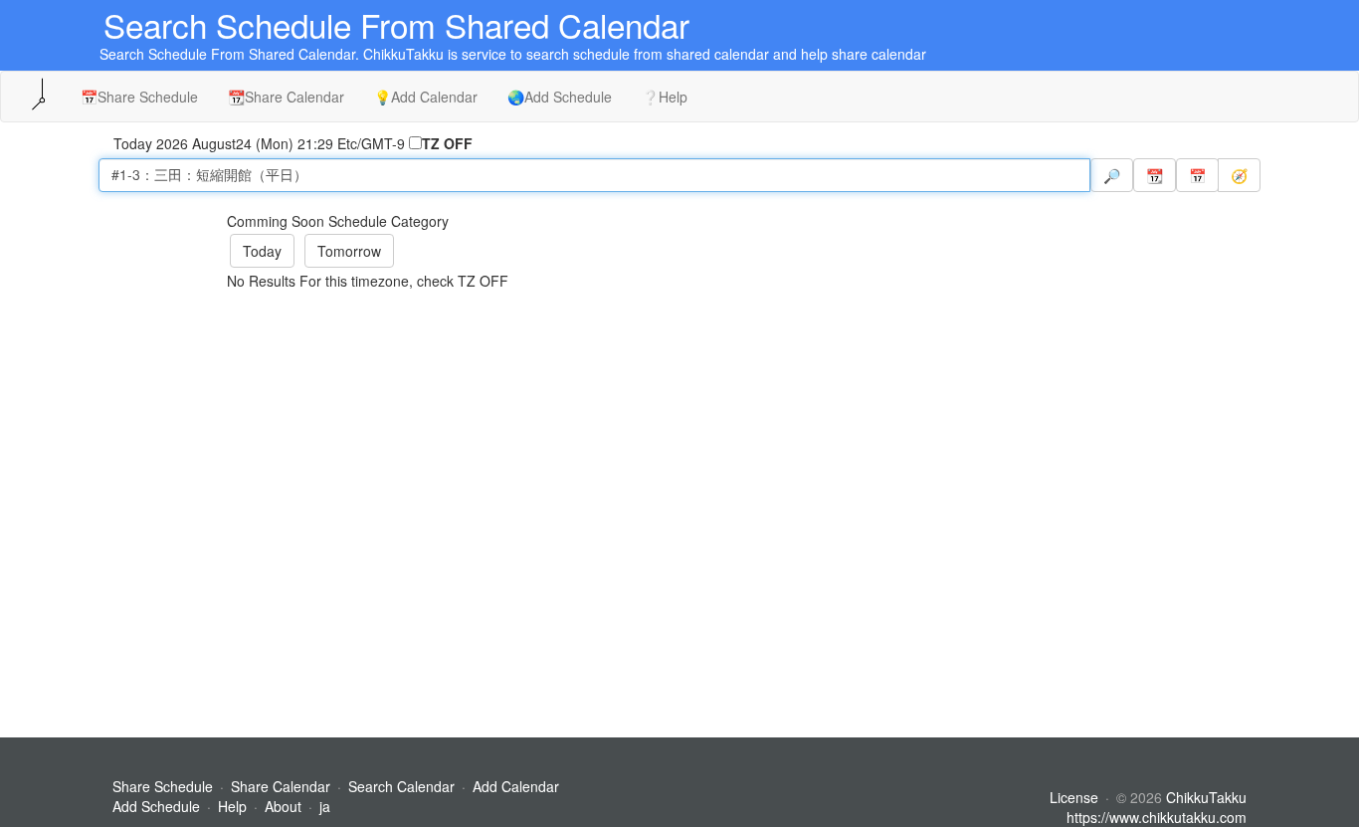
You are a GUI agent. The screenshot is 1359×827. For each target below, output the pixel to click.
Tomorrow (349, 251)
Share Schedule (162, 786)
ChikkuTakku (1206, 797)
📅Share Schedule (139, 96)
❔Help (664, 96)
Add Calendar (516, 786)
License (1074, 797)
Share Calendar (280, 786)
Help (232, 806)
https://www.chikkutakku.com (1157, 817)
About (283, 806)
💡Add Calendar (426, 96)
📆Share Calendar (286, 96)
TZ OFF (447, 143)
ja (324, 806)
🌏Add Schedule (559, 96)
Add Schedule (156, 806)
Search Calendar (403, 786)
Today (262, 251)
